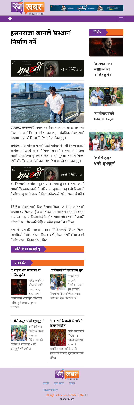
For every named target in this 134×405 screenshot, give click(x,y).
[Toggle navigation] (121, 19)
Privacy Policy (50, 390)
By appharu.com (74, 397)
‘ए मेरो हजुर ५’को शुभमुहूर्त (104, 161)
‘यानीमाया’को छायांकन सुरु (104, 117)
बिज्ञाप (72, 383)
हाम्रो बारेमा (59, 383)
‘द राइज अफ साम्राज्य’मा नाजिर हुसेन (103, 69)
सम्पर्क (46, 383)
